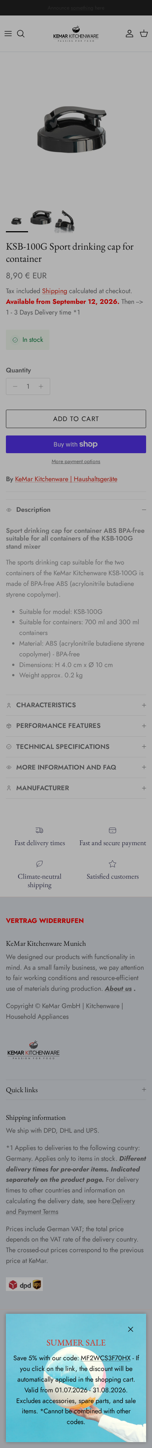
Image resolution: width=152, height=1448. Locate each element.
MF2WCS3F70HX (106, 1358)
